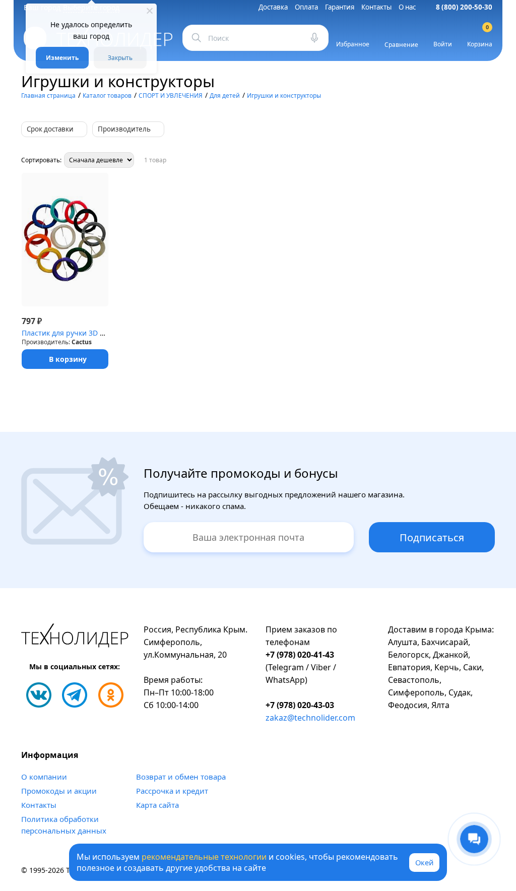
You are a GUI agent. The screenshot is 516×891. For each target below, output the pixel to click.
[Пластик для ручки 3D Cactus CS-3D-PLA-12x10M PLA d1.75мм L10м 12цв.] (65, 239)
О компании (44, 777)
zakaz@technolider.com (310, 717)
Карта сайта (157, 805)
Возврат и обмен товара (181, 777)
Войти (442, 44)
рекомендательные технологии (204, 856)
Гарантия (339, 7)
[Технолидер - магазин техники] (74, 637)
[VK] (38, 695)
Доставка (273, 7)
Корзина (479, 37)
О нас (407, 7)
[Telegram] (74, 695)
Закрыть (120, 57)
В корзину (68, 359)
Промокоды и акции (59, 791)
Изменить (62, 57)
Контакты (376, 7)
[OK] (110, 695)
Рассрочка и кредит (172, 791)
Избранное (352, 44)
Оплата (306, 7)
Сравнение (401, 44)
